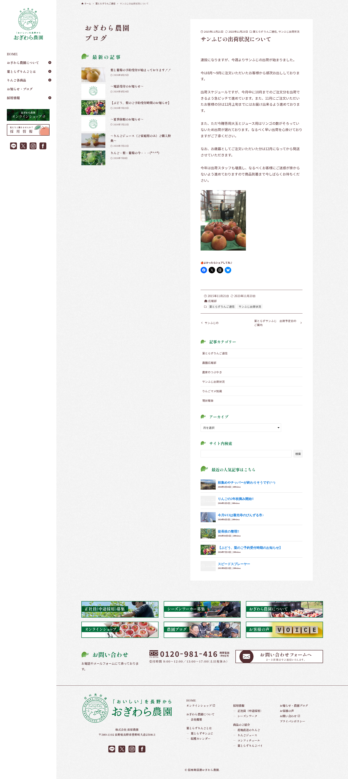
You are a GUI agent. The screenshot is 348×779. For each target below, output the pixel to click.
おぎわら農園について (23, 62)
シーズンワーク (245, 716)
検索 (298, 454)
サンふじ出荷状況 (288, 31)
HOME (12, 54)
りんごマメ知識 (212, 391)
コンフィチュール (246, 740)
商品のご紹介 (241, 724)
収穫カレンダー (198, 738)
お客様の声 (287, 711)
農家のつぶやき (212, 372)
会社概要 (194, 719)
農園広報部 (209, 363)
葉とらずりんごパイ (248, 745)
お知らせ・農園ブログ (294, 705)
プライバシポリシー (292, 721)
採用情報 (13, 97)
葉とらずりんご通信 (265, 31)
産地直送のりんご (246, 730)
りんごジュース (245, 735)
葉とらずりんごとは (21, 71)
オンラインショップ (199, 705)
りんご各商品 (16, 80)
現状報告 (207, 400)
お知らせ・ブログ (20, 89)
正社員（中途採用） (248, 711)
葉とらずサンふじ (199, 733)
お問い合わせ (288, 716)
